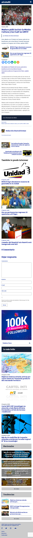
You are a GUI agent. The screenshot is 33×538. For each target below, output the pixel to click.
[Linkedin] (12, 62)
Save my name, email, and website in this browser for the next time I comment (15, 301)
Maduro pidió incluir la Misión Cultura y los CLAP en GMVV (14, 123)
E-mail (3, 285)
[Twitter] (9, 62)
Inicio (3, 531)
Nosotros (4, 533)
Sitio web (4, 290)
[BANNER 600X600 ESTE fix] (16, 325)
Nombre (4, 279)
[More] (18, 62)
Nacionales (4, 122)
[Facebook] (3, 62)
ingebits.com (15, 525)
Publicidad (4, 535)
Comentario (5, 261)
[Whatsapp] (15, 62)
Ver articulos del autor (6, 135)
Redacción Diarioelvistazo (12, 35)
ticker (27, 123)
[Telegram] (6, 62)
